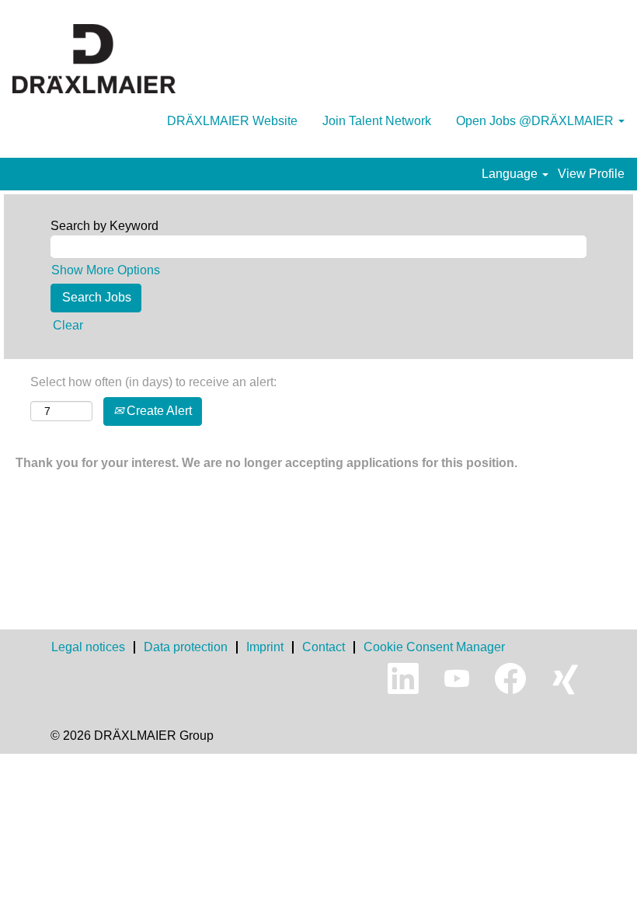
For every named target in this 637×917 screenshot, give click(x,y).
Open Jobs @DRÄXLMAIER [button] (536, 120)
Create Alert (158, 410)
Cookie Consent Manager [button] (434, 647)
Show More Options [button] (105, 270)
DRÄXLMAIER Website (232, 120)
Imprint (265, 647)
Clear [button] (68, 325)
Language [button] (511, 173)
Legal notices (88, 647)
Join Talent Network (376, 120)
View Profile (591, 173)
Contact (323, 647)
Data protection (186, 647)
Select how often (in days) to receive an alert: (153, 382)
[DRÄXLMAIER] (94, 58)
